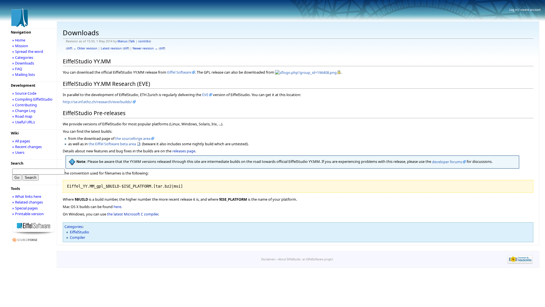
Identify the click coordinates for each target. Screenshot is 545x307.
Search (17, 163)
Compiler (77, 237)
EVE (205, 94)
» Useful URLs (23, 122)
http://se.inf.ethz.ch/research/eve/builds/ (97, 101)
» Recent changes (27, 146)
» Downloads (23, 63)
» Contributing (24, 104)
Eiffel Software (179, 72)
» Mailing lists (23, 74)
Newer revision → (145, 48)
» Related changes (27, 202)
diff (69, 48)
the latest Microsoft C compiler (132, 214)
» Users (18, 152)
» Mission (20, 45)
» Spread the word (27, 51)
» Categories (22, 57)
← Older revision (85, 48)
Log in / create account (525, 10)
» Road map (22, 116)
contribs (144, 41)
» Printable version (28, 213)
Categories (73, 226)
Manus (122, 41)
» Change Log (23, 110)
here (117, 206)
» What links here (26, 196)
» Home (18, 40)
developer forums (447, 161)
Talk (132, 41)
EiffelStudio (79, 232)
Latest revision (111, 48)
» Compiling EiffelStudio (32, 99)
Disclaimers (268, 259)
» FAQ (17, 68)
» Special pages (25, 208)
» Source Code (24, 93)
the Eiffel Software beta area (112, 143)
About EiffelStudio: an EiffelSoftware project (305, 259)
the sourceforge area (132, 138)
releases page (183, 151)
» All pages (21, 141)
